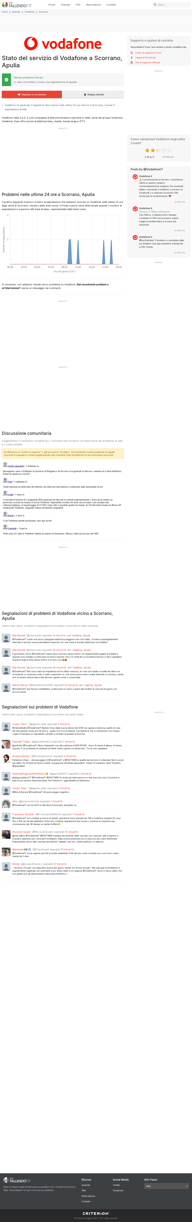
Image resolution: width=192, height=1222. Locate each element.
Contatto (111, 4)
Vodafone (29, 11)
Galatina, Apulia (81, 635)
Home (51, 4)
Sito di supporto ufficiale (147, 62)
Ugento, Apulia (93, 685)
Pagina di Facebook (145, 57)
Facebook (118, 1190)
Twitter (116, 1185)
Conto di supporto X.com (148, 52)
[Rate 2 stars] (153, 150)
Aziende (65, 4)
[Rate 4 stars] (164, 150)
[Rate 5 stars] (170, 150)
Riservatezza (93, 4)
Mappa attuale (95, 94)
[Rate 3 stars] (159, 150)
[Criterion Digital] (96, 1213)
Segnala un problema (33, 94)
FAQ (78, 4)
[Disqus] (63, 498)
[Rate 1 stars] (147, 150)
